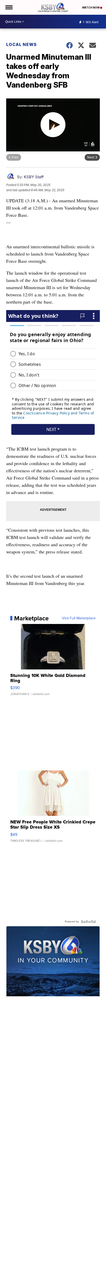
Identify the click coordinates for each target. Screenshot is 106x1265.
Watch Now (91, 7)
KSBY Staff (34, 176)
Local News (21, 44)
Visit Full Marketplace (79, 618)
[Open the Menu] (8, 7)
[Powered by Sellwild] (88, 921)
